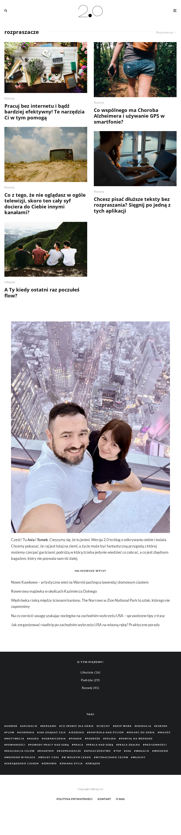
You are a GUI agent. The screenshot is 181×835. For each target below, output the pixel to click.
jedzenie (77, 732)
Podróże (87, 680)
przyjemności (156, 744)
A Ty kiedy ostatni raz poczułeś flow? (41, 292)
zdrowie (50, 763)
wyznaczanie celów (112, 757)
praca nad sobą (100, 744)
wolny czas (49, 757)
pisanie (76, 738)
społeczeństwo (98, 751)
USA (128, 751)
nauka (34, 738)
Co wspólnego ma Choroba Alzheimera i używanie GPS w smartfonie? (129, 115)
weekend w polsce (21, 757)
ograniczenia (55, 738)
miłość (165, 732)
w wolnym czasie (77, 757)
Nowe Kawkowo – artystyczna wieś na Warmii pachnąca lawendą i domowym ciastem (80, 582)
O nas (120, 799)
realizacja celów (20, 751)
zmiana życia (72, 763)
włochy (139, 757)
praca (78, 744)
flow (10, 732)
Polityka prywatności (74, 799)
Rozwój (9, 98)
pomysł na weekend (137, 738)
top (118, 751)
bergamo (49, 726)
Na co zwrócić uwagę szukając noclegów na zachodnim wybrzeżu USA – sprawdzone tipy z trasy (88, 615)
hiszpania (26, 732)
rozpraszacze (70, 751)
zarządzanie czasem (22, 763)
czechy (104, 726)
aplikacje (30, 726)
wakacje (142, 751)
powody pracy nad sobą (49, 744)
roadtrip (46, 751)
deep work (123, 726)
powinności (15, 744)
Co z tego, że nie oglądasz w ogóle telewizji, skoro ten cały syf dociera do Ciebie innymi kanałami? (45, 203)
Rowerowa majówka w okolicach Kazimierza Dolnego (54, 591)
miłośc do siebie (141, 732)
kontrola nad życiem (106, 732)
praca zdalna (129, 744)
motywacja (15, 738)
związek (93, 763)
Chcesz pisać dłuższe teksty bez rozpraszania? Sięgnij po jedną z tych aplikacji (132, 204)
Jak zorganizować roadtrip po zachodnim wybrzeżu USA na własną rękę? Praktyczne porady (85, 624)
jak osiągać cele (52, 732)
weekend (161, 751)
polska (110, 738)
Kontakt (104, 799)
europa (162, 726)
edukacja (143, 726)
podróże (93, 738)
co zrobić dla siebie (77, 726)
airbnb (11, 726)
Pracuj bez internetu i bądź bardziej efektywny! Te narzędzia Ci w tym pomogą (44, 111)
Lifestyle (9, 282)
